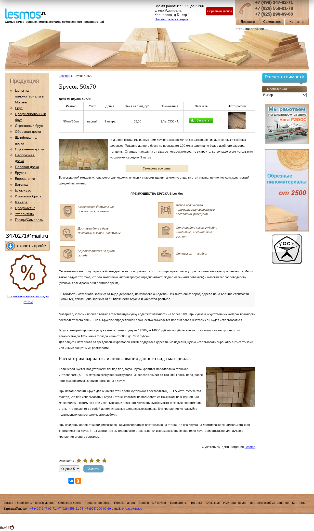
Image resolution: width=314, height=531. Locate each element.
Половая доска (27, 167)
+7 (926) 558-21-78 (274, 8)
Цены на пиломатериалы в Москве (29, 96)
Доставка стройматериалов (269, 503)
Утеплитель (24, 214)
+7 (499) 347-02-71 (274, 2)
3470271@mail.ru (131, 508)
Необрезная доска (97, 503)
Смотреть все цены (157, 168)
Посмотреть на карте (171, 19)
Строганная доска (29, 149)
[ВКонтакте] (71, 481)
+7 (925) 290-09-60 (274, 14)
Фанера (21, 202)
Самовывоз (272, 22)
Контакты (296, 22)
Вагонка (21, 184)
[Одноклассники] (78, 481)
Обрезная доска (28, 131)
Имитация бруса (28, 196)
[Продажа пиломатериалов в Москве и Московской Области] (25, 13)
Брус (19, 108)
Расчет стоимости (284, 76)
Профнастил (25, 208)
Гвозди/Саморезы (29, 220)
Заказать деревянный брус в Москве (29, 503)
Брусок (20, 173)
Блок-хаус (23, 190)
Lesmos (250, 447)
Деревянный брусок (152, 503)
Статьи (9, 508)
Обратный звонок (219, 11)
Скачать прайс (31, 245)
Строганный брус (29, 126)
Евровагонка (25, 179)
